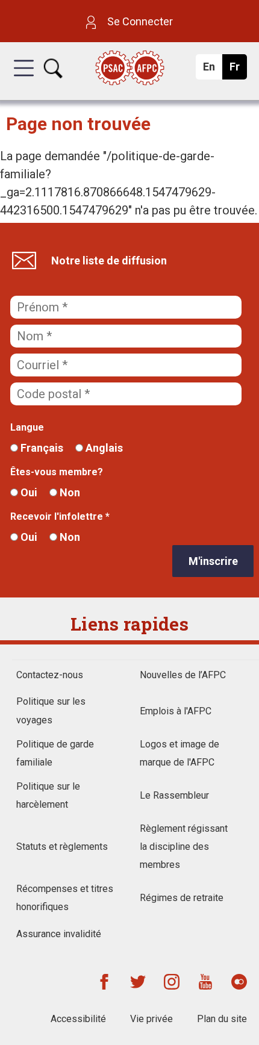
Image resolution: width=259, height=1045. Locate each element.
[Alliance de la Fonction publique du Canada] (129, 69)
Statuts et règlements (62, 846)
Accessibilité (78, 1019)
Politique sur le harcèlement (48, 795)
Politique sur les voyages (51, 710)
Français (40, 447)
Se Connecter (139, 21)
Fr (237, 70)
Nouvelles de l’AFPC (183, 675)
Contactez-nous (49, 675)
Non (68, 492)
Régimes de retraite (181, 897)
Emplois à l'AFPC (175, 711)
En (212, 70)
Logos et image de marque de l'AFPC (179, 753)
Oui (27, 492)
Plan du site (222, 1019)
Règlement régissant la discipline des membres (184, 846)
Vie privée (151, 1019)
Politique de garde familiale (55, 753)
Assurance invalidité (58, 934)
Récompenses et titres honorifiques (64, 897)
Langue (27, 427)
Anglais (103, 447)
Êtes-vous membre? (56, 472)
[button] (24, 79)
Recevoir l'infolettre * (60, 516)
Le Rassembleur (174, 795)
